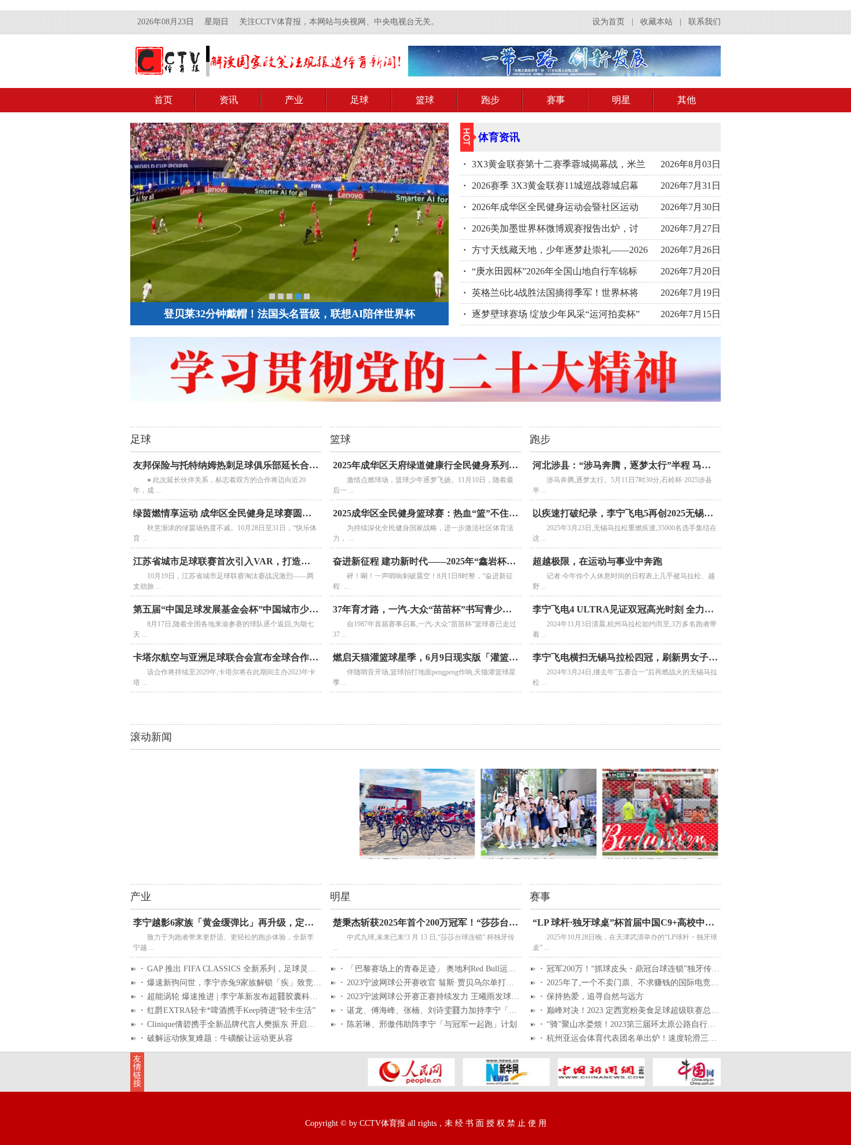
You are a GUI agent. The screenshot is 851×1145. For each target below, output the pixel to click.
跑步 (490, 100)
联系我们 (704, 21)
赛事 (555, 100)
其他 (686, 100)
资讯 (228, 100)
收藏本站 (656, 21)
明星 (621, 100)
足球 (359, 100)
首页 (163, 100)
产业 (294, 100)
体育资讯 (499, 137)
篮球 (425, 100)
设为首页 (608, 21)
